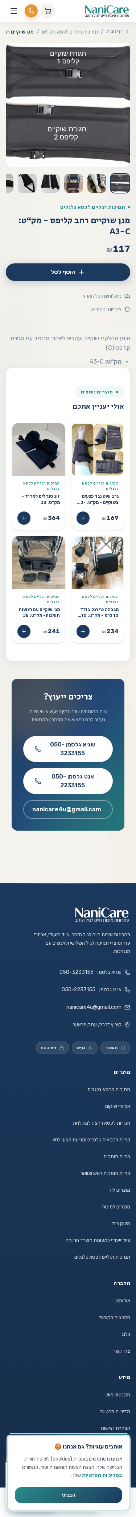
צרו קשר (121, 1351)
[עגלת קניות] (48, 11)
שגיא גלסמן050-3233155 (72, 749)
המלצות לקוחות (114, 1317)
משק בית (121, 1223)
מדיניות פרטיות (115, 1411)
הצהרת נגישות (115, 1428)
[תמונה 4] (50, 183)
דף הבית (114, 31)
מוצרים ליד (119, 1190)
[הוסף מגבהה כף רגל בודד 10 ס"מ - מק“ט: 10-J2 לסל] (83, 631)
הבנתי (68, 1495)
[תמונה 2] (97, 183)
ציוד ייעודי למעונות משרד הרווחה (98, 1240)
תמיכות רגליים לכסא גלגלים (70, 32)
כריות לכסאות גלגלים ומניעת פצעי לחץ (91, 1140)
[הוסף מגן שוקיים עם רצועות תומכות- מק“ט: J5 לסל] (23, 631)
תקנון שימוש (118, 1395)
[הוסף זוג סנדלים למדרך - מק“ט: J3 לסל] (23, 518)
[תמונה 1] (120, 183)
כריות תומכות (116, 1156)
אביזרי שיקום (117, 1106)
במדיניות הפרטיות (102, 1475)
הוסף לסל (63, 271)
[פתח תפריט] (14, 11)
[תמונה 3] (73, 183)
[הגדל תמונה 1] (68, 105)
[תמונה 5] (27, 183)
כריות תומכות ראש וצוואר (105, 1173)
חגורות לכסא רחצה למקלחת (101, 1123)
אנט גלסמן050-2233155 (72, 781)
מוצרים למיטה (116, 1207)
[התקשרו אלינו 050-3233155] (31, 10)
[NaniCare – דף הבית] (102, 914)
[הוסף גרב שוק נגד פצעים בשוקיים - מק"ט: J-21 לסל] (83, 518)
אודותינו (122, 1301)
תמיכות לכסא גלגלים (109, 1089)
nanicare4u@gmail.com (66, 809)
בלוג (125, 1334)
